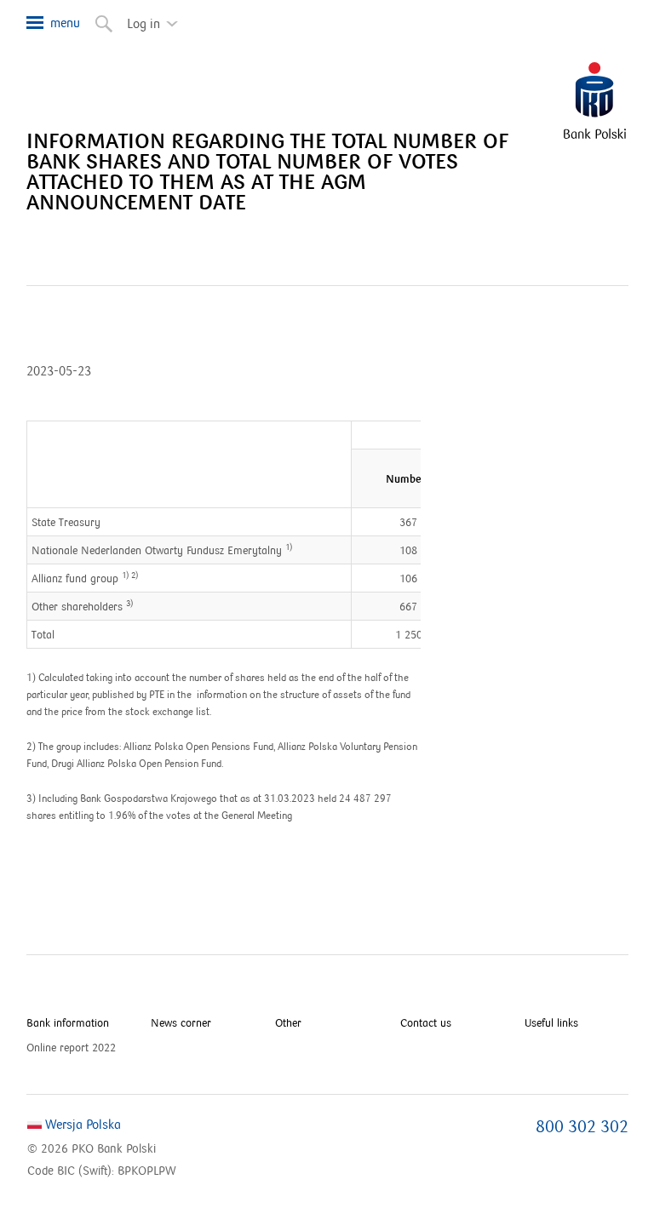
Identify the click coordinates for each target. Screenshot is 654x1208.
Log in (157, 17)
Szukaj (95, 17)
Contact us (425, 1023)
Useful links (551, 1023)
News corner (181, 1023)
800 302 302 (582, 1127)
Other (288, 1023)
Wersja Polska (81, 1124)
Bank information (67, 1023)
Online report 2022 (71, 1048)
